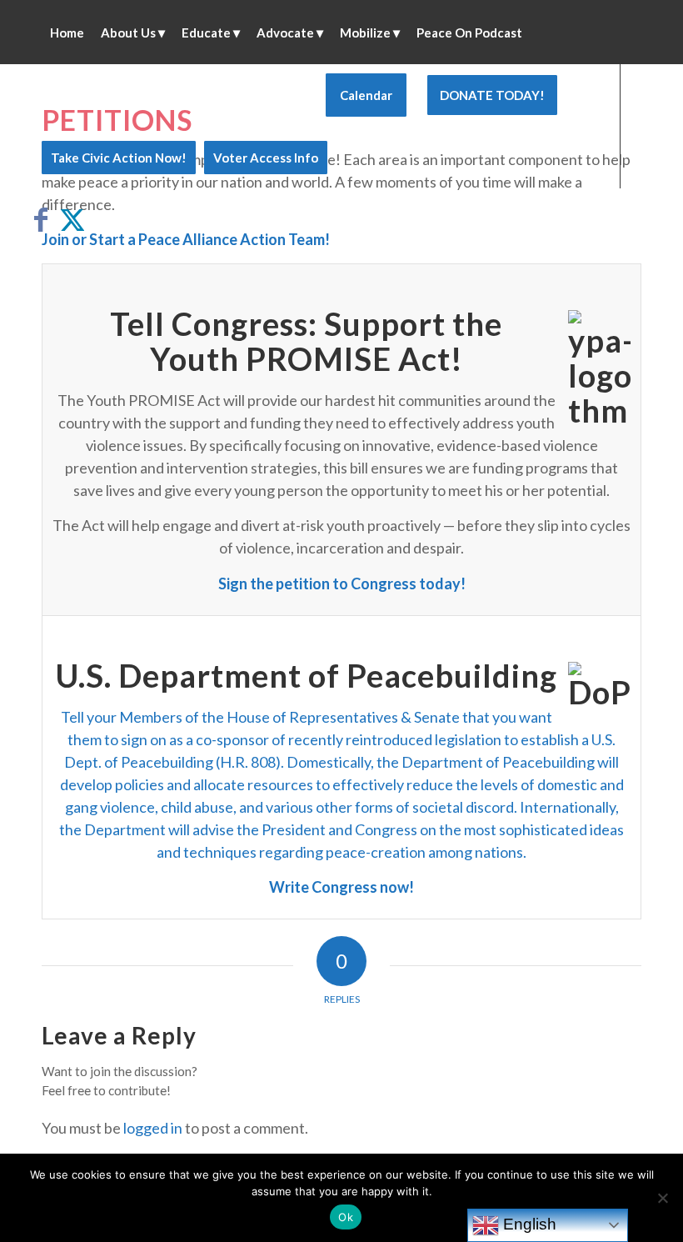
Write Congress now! (341, 887)
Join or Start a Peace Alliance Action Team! (186, 239)
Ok (345, 1217)
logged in (152, 1128)
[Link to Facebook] (46, 219)
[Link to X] (71, 219)
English (527, 1224)
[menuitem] (67, 32)
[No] (662, 1197)
